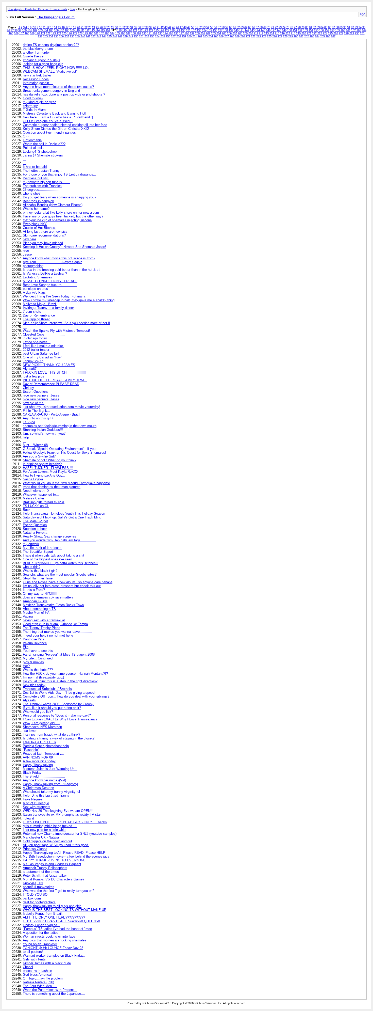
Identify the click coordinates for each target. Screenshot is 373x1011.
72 (276, 27)
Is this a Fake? (34, 590)
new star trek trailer (37, 75)
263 (205, 36)
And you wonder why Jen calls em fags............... (59, 540)
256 (168, 36)
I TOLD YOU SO (35, 894)
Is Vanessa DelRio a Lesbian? (45, 273)
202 (208, 33)
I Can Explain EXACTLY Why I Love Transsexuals (60, 719)
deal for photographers (39, 902)
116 (108, 30)
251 (141, 36)
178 (80, 33)
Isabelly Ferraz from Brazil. (43, 913)
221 (309, 33)
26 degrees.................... (41, 190)
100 (24, 30)
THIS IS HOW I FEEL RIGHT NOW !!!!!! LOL (56, 68)
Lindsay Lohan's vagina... (41, 925)
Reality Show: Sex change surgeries (49, 536)
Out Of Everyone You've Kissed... (48, 121)
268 (232, 36)
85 (325, 27)
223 (319, 33)
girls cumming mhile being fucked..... (50, 826)
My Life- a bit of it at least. (42, 548)
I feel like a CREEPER (39, 742)
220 (303, 33)
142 (247, 30)
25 (97, 27)
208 (240, 33)
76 (291, 27)
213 (266, 33)
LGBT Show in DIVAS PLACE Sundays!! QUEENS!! (61, 921)
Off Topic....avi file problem (43, 978)
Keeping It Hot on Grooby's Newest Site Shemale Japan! (64, 247)
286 (328, 36)
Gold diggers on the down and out (47, 841)
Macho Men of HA (36, 612)
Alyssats (29, 700)
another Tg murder (36, 52)
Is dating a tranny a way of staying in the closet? (58, 738)
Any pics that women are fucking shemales (54, 940)
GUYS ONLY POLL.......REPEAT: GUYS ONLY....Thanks (65, 822)
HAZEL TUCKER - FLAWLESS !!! (48, 468)
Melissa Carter (33, 498)
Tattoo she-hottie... (36, 342)
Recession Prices (36, 79)
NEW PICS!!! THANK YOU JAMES (49, 365)
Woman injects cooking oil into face (49, 936)
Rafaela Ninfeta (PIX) (38, 982)
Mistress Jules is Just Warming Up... (50, 769)
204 (218, 33)
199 (192, 33)
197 (181, 33)
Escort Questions (35, 391)
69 (264, 27)
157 (327, 30)
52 (200, 27)
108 (67, 30)
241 (88, 36)
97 (12, 30)
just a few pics (33, 376)
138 (225, 30)
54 (207, 27)
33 (127, 27)
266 (221, 36)
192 (154, 33)
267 (226, 36)
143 (252, 30)
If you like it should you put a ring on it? (52, 708)
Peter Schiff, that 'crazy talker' (45, 875)
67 (257, 27)
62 (238, 27)
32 (124, 27)
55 (211, 27)
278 (285, 36)
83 (318, 27)
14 (55, 27)
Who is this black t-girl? (40, 571)
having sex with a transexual (44, 620)
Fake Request (33, 799)
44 (169, 27)
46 (177, 27)
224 (325, 33)
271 (248, 36)
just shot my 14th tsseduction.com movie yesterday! (61, 407)
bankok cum (32, 898)
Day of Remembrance (39, 315)
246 (114, 36)
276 (274, 36)
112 (87, 30)
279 (290, 36)
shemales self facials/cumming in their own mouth (59, 426)
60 (230, 27)
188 (133, 33)
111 (82, 30)
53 (204, 27)
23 (89, 27)
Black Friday (32, 773)
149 (284, 30)
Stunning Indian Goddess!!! (43, 430)
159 (337, 30)
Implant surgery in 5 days (41, 60)
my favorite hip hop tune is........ (46, 182)
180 (91, 33)
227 (341, 33)
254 (157, 36)
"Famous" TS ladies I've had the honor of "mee (57, 929)
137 (220, 30)
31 (120, 27)
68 (261, 27)
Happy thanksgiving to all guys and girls (52, 906)
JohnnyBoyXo (33, 361)
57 (219, 27)
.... (25, 327)
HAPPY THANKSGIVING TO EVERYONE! (55, 860)
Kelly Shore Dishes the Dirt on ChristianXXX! (56, 129)
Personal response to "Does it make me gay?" (57, 715)
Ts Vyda (29, 422)
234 (50, 36)
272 (253, 36)
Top (72, 9)
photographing (33, 266)
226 (335, 33)
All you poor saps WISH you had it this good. (56, 845)
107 (61, 30)
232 (40, 36)
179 (85, 33)
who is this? (31, 567)
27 (105, 27)
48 (185, 27)
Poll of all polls (33, 148)
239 (77, 36)
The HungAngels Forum (56, 17)
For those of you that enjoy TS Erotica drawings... (59, 174)
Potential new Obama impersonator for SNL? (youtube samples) (69, 833)
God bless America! (37, 974)
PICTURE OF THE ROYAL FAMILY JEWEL (55, 380)
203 (213, 33)
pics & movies (33, 662)
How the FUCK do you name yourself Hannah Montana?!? (65, 673)
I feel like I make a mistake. (43, 346)
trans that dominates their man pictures (51, 487)
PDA (362, 14)
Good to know (33, 98)
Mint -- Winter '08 (35, 445)
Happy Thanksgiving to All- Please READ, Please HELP (64, 853)
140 (236, 30)
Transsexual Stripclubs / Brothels (47, 689)
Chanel (28, 967)
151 (295, 30)
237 (66, 36)
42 (162, 27)
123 (145, 30)
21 (82, 27)
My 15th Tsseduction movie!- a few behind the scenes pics (66, 856)
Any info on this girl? (38, 418)
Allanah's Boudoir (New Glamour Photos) (52, 205)
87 (333, 27)
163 (359, 30)
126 (161, 30)
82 (314, 27)
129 (177, 30)
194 (165, 33)
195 (170, 33)
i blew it (28, 818)
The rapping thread (36, 319)
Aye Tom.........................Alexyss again (52, 262)
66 (253, 27)
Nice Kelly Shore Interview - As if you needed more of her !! (66, 323)
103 (40, 30)
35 (135, 27)
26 (101, 27)
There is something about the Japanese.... (54, 994)
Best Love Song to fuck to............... (50, 285)
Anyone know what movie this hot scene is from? (59, 258)
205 (224, 33)
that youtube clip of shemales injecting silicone (57, 220)
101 (29, 30)
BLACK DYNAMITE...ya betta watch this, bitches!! (60, 563)
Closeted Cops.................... (44, 334)
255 (162, 36)
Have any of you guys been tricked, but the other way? (63, 216)
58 (223, 27)
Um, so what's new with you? (44, 433)
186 (123, 33)
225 (330, 33)
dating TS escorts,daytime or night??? (51, 45)
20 (78, 27)
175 (64, 33)
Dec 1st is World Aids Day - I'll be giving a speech (59, 692)
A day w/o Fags (34, 292)
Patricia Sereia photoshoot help (46, 746)
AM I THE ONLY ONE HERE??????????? (54, 917)
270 (242, 36)
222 (314, 33)
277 (280, 36)
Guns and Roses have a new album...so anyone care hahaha (67, 582)
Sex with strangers (36, 807)
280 (296, 36)
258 (178, 36)
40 (154, 27)
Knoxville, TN (33, 883)
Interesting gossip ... (38, 83)
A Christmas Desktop (38, 788)
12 (47, 27)
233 (45, 36)
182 (101, 33)
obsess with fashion (37, 971)
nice (26, 250)
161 (348, 30)
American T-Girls (35, 601)
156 (321, 30)
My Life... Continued (38, 658)
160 (343, 30)
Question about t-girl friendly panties (49, 132)
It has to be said (35, 167)
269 (237, 36)
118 (119, 30)
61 (234, 27)
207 (234, 33)
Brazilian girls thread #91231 (43, 502)
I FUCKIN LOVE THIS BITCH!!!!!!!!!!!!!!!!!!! (54, 372)
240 (82, 36)
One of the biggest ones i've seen (47, 559)
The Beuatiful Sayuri (38, 552)
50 (192, 27)
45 (173, 27)
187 (128, 33)
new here (29, 239)
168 (27, 33)
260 (189, 36)
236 (61, 36)
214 (271, 33)
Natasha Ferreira (35, 532)
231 (362, 33)
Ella (25, 647)
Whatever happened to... (41, 494)
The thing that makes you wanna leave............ (57, 632)
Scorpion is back (35, 529)
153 (305, 30)
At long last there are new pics (45, 231)
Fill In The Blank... (36, 411)
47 (181, 27)
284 (317, 36)
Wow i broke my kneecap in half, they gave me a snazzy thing (68, 300)
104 (45, 30)
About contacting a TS (39, 609)
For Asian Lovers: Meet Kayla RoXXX (50, 471)
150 (289, 30)
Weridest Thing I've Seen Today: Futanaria (54, 296)
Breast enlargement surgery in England (51, 90)
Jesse (27, 254)
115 (102, 30)
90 (344, 27)
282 (306, 36)
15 (59, 27)
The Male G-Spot (35, 521)
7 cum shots (32, 311)
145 (263, 30)
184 (112, 33)
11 (44, 27)
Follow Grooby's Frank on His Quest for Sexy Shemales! (64, 452)
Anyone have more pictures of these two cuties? (58, 87)
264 (210, 36)
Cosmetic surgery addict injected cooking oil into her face (65, 125)
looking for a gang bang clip (43, 64)
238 (72, 36)
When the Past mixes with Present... (50, 990)
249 (130, 36)
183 (107, 33)
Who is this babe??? (38, 670)
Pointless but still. (36, 178)
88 (337, 27)
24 (93, 27)
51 (196, 27)
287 (333, 36)
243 (98, 36)
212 (261, 33)
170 (37, 33)
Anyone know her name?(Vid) (44, 780)
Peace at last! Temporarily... (43, 753)
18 (70, 27)
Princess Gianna (35, 849)
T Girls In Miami (34, 110)
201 (202, 33)
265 (216, 36)
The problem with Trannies (42, 186)
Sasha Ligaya (33, 479)
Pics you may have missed (43, 243)
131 (188, 30)
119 (124, 30)
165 (11, 33)
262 (200, 36)
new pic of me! (33, 403)
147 (273, 30)
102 (35, 30)
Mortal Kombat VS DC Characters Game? (53, 879)
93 (356, 27)
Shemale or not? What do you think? (49, 460)
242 (93, 36)
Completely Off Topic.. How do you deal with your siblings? (66, 696)
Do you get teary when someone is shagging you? (59, 197)
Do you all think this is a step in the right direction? (60, 681)
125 (156, 30)
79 (302, 27)
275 (269, 36)
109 (72, 30)
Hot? (26, 666)
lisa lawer (30, 731)
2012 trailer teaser (36, 350)
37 (143, 27)
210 (250, 33)
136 (215, 30)
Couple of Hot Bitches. (39, 228)
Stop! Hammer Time (38, 578)
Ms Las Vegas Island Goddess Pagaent (52, 864)
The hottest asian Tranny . (42, 170)
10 (40, 27)
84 (322, 27)
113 (92, 30)
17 (67, 27)
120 (129, 30)
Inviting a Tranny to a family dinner (48, 308)
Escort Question (35, 525)
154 (311, 30)
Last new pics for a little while (44, 830)
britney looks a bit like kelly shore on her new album (61, 212)
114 (97, 30)
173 (53, 33)
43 (165, 27)
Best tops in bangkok (38, 201)
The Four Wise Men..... (40, 986)
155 (316, 30)
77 (295, 27)
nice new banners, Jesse (41, 395)
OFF (26, 136)
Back (26, 510)
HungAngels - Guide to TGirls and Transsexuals (37, 9)
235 (56, 36)
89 (341, 27)
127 (167, 30)
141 (241, 30)
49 (188, 27)
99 (19, 30)
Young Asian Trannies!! (40, 944)
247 (120, 36)
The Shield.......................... (44, 776)
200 (197, 33)
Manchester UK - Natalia (41, 837)
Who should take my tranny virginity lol (51, 792)
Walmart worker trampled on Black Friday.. (54, 955)
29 (112, 27)
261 (194, 36)
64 (245, 27)
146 (268, 30)
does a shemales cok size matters (48, 597)
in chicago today (35, 338)
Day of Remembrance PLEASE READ (51, 384)
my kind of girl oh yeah (39, 102)
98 (16, 30)
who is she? (31, 193)
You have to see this (38, 651)
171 (43, 33)
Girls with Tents (34, 959)
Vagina (28, 616)
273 (258, 36)
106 (56, 30)
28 (108, 27)
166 (16, 33)
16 (63, 27)
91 (348, 27)
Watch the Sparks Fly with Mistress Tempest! (56, 331)
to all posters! (33, 952)
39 (150, 27)
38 (146, 27)
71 (272, 27)
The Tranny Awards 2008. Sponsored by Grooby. (58, 704)
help (26, 437)
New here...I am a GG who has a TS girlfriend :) (58, 117)
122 (140, 30)
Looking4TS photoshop (40, 151)
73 (280, 27)
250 (136, 36)
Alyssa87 (30, 369)
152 (300, 30)
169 (32, 33)
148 (279, 30)
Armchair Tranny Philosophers (45, 868)
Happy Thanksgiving (38, 765)
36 (139, 27)
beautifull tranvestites (38, 887)
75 (287, 27)
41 (158, 27)
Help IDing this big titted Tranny (46, 795)
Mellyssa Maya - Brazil (40, 304)
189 (139, 33)
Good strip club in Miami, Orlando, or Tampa (55, 624)
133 (199, 30)
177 (75, 33)
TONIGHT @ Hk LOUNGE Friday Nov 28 (53, 948)
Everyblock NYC (35, 224)
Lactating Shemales (37, 277)
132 (193, 30)
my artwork (31, 544)
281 (301, 36)
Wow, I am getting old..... (41, 723)
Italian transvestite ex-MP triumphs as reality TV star (62, 814)
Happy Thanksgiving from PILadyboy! (50, 784)
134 (204, 30)
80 (306, 27)
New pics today (34, 685)
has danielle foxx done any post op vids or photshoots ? (64, 94)
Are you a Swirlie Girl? (39, 456)
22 (86, 27)
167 (21, 33)
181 (96, 33)
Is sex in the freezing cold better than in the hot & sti (61, 270)
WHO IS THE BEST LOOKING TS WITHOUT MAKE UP (64, 910)
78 (299, 27)
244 (104, 36)
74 (283, 27)
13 (51, 27)
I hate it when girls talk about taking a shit (53, 555)
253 (152, 36)
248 (125, 36)
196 (176, 33)
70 (268, 27)
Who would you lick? (38, 712)
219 (298, 33)
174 (59, 33)
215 (277, 33)
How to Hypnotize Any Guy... (44, 475)
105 (51, 30)
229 (351, 33)
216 (282, 33)
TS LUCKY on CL (36, 506)
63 (242, 27)
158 (332, 30)
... (24, 159)
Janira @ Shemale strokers (43, 155)
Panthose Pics (33, 639)
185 (117, 33)
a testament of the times (41, 872)
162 (353, 30)
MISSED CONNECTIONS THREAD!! (50, 281)
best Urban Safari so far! (41, 353)
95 (363, 27)
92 (352, 27)
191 (149, 33)
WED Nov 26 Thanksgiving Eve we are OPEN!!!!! (59, 811)
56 (215, 27)
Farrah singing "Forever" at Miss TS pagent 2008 (59, 654)
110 (77, 30)
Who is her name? (36, 209)
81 (310, 27)
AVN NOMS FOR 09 (38, 757)
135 (209, 30)
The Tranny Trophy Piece (41, 628)
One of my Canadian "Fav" (42, 357)
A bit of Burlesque (36, 803)
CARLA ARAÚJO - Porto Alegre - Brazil (51, 414)
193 (160, 33)
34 (131, 27)
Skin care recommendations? (44, 235)
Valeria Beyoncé (35, 643)
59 (226, 27)
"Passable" (31, 750)
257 (173, 36)
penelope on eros (35, 289)
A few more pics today (39, 761)
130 (183, 30)
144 (257, 30)
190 (144, 33)
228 (346, 33)
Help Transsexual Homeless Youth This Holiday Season (64, 513)
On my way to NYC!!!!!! (40, 593)
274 (264, 36)
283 (312, 36)
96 (8, 30)
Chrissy (28, 388)
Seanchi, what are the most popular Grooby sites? (59, 574)
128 (172, 30)
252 (146, 36)
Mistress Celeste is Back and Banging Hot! (54, 113)
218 (293, 33)
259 (184, 36)
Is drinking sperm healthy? (42, 464)
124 (151, 30)
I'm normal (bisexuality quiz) (43, 677)
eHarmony (30, 106)
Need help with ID (36, 491)
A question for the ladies (40, 933)
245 (109, 36)
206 (229, 33)
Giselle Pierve (33, 56)
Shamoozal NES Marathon (42, 727)
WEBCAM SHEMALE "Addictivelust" (50, 71)
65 (249, 27)
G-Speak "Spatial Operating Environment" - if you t (60, 449)
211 (256, 33)
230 (357, 33)
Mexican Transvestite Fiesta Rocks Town (53, 605)
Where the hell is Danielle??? (44, 144)
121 (135, 30)
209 (245, 33)
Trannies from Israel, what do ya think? (51, 734)
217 (287, 33)
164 (364, 30)
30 (116, 27)
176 (69, 33)
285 (322, 36)
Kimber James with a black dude (47, 963)
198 (186, 33)
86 (329, 27)
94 (360, 27)
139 (231, 30)
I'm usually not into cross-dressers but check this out (62, 586)
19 (74, 27)
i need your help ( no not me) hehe (48, 635)
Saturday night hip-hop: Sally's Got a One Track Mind (62, 517)
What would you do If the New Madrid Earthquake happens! (66, 483)
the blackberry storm (38, 49)
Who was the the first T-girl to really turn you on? (58, 891)
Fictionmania (32, 140)
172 (48, 33)
